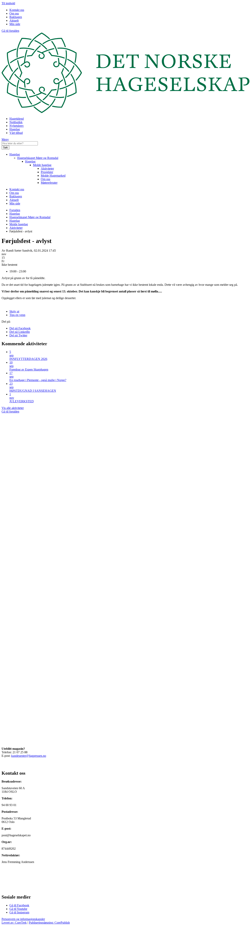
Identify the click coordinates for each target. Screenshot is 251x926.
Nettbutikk (16, 122)
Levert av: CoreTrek (14, 922)
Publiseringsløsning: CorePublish (49, 922)
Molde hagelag (42, 165)
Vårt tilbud (16, 132)
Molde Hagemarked (53, 175)
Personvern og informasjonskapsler (23, 919)
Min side (14, 24)
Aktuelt (14, 20)
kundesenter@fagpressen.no (28, 755)
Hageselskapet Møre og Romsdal (37, 158)
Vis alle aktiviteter (13, 408)
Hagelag (14, 129)
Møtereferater (49, 182)
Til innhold (8, 3)
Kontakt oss (16, 10)
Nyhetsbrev (16, 125)
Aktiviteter (47, 168)
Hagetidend (16, 118)
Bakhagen (15, 17)
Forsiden (14, 210)
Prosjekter (47, 172)
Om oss (14, 13)
